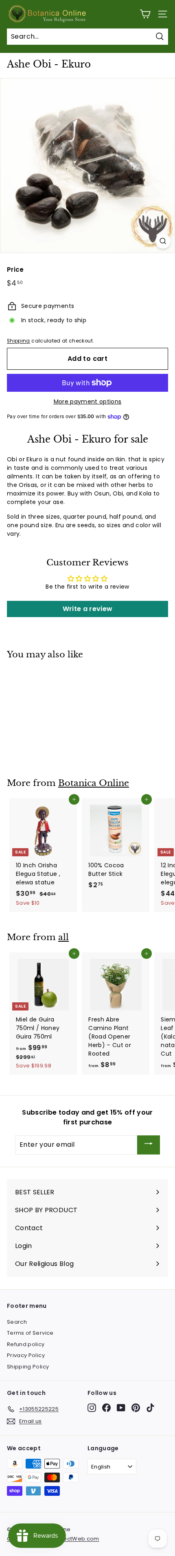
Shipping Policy (28, 1367)
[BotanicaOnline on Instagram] (92, 1407)
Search (17, 1322)
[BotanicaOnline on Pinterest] (135, 1407)
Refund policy (26, 1344)
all (63, 937)
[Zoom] (163, 241)
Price (15, 269)
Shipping (18, 341)
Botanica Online (93, 783)
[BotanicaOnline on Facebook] (106, 1407)
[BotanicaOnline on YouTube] (121, 1407)
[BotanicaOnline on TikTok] (150, 1407)
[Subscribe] (148, 1144)
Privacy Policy (26, 1355)
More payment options (88, 401)
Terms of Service (30, 1333)
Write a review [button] (88, 608)
